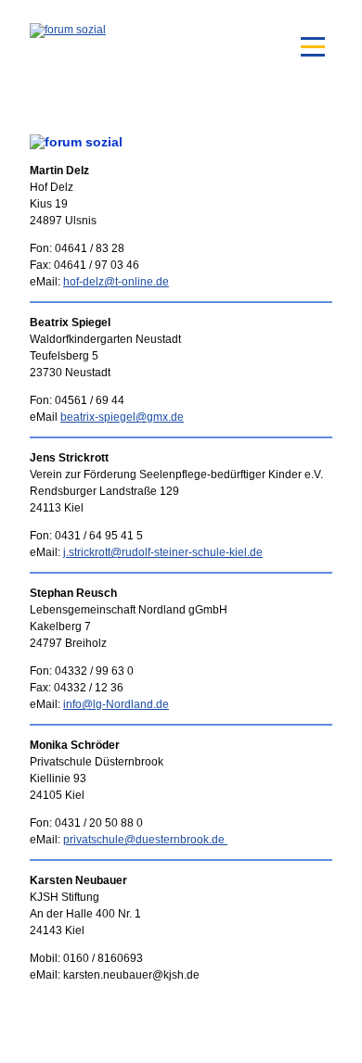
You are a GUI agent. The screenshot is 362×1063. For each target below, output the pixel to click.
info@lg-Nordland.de (116, 704)
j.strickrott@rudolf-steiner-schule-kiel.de (163, 552)
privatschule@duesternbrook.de (145, 839)
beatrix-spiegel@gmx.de (122, 417)
